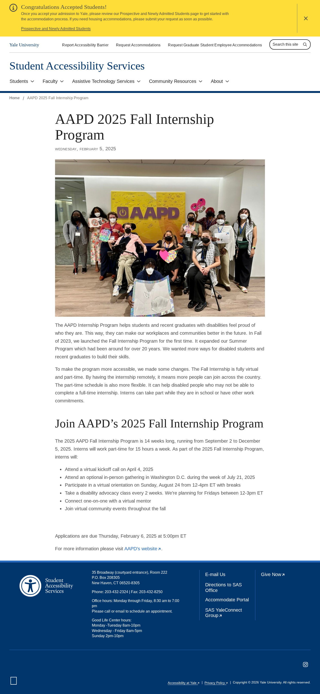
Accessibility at (184, 683)
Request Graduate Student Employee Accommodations (215, 45)
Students (19, 81)
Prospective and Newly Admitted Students (56, 29)
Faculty (50, 81)
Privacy (216, 683)
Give (286, 576)
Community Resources (172, 81)
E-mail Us (215, 574)
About (217, 81)
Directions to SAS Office (223, 587)
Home (14, 98)
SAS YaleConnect (230, 614)
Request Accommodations (138, 45)
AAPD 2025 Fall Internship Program (58, 98)
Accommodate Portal (227, 599)
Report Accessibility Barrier (85, 45)
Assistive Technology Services (103, 81)
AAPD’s (142, 548)
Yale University (24, 44)
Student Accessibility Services (77, 66)
